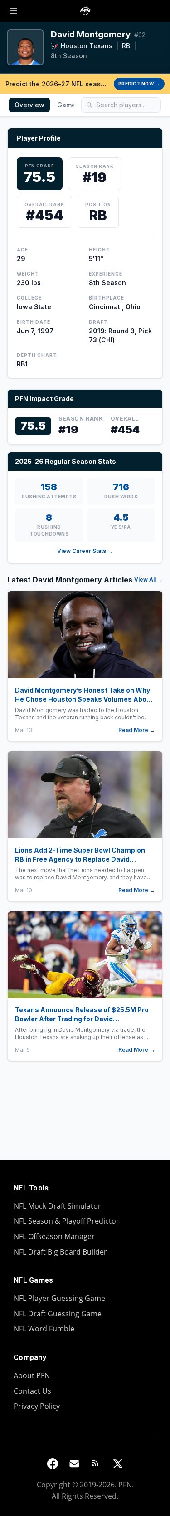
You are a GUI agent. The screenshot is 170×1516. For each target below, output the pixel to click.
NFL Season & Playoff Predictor (66, 1221)
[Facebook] (52, 1463)
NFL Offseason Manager (54, 1236)
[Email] (74, 1463)
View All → (148, 579)
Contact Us (32, 1391)
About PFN (32, 1375)
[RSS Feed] (96, 1463)
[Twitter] (118, 1463)
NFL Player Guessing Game (59, 1298)
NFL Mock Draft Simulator (57, 1206)
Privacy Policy (37, 1406)
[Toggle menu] (13, 11)
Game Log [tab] (73, 105)
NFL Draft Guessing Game (58, 1314)
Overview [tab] (29, 105)
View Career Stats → (85, 550)
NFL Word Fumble (44, 1329)
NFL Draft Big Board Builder (60, 1252)
